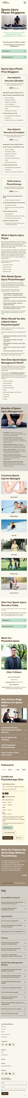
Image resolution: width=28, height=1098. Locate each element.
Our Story (3, 1026)
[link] (14, 730)
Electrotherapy (7, 383)
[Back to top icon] (25, 1095)
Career (3, 1059)
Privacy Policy (4, 1037)
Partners (3, 1031)
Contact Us (4, 1041)
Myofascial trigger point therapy (12, 392)
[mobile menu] (25, 2)
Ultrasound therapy (8, 387)
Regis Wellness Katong (6, 1066)
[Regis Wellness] (5, 2)
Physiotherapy (4, 1054)
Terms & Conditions (5, 1034)
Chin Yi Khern (14, 672)
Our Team (3, 1029)
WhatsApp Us (6, 51)
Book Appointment (7, 57)
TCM (2, 1052)
